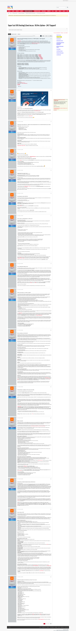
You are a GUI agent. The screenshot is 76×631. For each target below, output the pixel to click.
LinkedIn (18, 84)
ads (67, 11)
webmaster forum (37, 11)
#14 (50, 509)
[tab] (9, 34)
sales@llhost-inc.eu (22, 82)
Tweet (12, 49)
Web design (43, 11)
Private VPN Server (39, 315)
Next (50, 623)
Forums (9, 11)
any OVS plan (41, 570)
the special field (19, 470)
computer (48, 11)
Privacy (48, 627)
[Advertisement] (22, 3)
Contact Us (44, 627)
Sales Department (24, 83)
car (52, 11)
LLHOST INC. (12, 42)
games (56, 11)
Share (12, 131)
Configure (39, 54)
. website (27, 186)
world (60, 11)
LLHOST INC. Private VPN (21, 145)
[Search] (68, 7)
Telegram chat (49, 565)
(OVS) (40, 614)
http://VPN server (40, 460)
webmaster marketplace (28, 11)
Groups (21, 11)
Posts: (11, 46)
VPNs (33, 614)
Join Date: (10, 97)
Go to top (66, 627)
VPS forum (52, 627)
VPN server (25, 466)
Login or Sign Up (65, 0)
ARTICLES (17, 11)
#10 (50, 330)
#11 (50, 386)
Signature (55, 105)
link (20, 257)
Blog (59, 627)
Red (9, 627)
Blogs (13, 11)
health (64, 11)
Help (40, 627)
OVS (18, 503)
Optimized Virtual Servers (35, 43)
